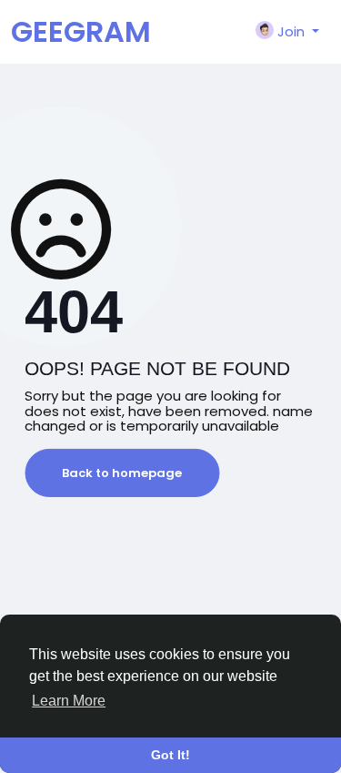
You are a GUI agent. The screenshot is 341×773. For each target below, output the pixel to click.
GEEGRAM (81, 31)
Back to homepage (122, 473)
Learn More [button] (68, 700)
